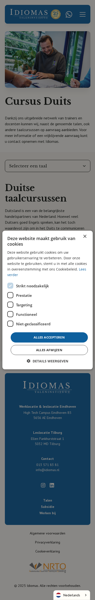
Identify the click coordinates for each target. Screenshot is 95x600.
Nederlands (71, 595)
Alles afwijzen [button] (49, 350)
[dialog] (47, 300)
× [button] (84, 236)
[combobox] (71, 595)
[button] (47, 360)
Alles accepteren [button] (49, 337)
